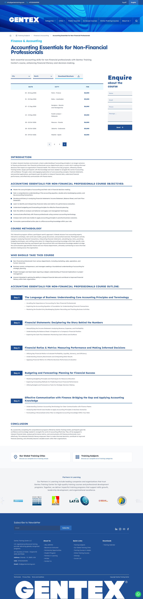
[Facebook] (128, 529)
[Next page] (65, 144)
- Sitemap (76, 556)
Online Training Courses (109, 21)
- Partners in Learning (50, 556)
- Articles (46, 558)
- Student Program (49, 553)
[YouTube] (124, 529)
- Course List (77, 558)
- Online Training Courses (81, 553)
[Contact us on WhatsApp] (138, 594)
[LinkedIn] (116, 529)
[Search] (136, 21)
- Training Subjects (79, 545)
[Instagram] (120, 529)
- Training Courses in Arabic (82, 550)
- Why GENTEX (48, 545)
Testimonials (17, 577)
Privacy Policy (26, 577)
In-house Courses (90, 21)
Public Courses (74, 21)
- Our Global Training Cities (82, 547)
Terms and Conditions (38, 577)
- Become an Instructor (50, 547)
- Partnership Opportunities (52, 550)
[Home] (10, 35)
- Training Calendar (109, 545)
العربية (124, 2)
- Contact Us (47, 561)
